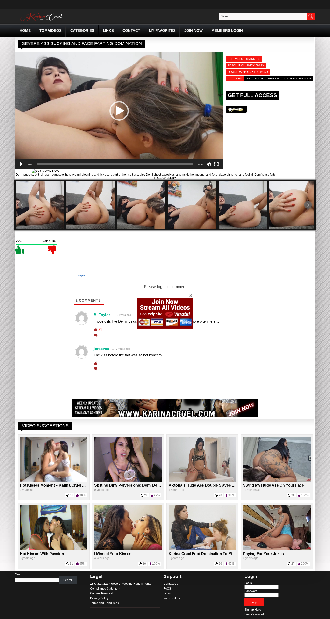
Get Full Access (252, 95)
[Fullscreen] (216, 164)
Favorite (236, 109)
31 (71, 495)
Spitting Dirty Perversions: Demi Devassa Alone (136, 485)
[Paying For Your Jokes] (277, 549)
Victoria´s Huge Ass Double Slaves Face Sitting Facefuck (219, 485)
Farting (273, 78)
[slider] (115, 164)
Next (308, 205)
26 (144, 563)
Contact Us (171, 583)
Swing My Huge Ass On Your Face (273, 485)
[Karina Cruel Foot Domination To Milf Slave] (202, 549)
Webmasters (172, 598)
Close (190, 295)
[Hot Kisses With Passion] (53, 549)
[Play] (21, 164)
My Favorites (162, 30)
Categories (82, 30)
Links (108, 30)
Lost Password (254, 614)
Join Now (193, 30)
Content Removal (101, 593)
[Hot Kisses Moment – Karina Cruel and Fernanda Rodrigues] (53, 481)
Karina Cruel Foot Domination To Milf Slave (207, 554)
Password (251, 591)
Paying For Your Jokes (263, 554)
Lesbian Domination (297, 78)
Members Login (227, 30)
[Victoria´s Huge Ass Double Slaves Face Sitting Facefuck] (202, 481)
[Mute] (208, 164)
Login (80, 275)
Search (20, 574)
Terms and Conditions (104, 603)
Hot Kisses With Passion (42, 554)
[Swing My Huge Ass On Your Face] (277, 481)
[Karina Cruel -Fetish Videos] (41, 21)
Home (25, 30)
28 (220, 495)
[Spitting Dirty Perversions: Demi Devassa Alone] (128, 481)
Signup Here (252, 609)
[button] (119, 111)
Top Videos (50, 30)
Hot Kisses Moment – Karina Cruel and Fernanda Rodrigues (73, 485)
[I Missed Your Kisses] (128, 549)
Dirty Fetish (255, 78)
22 (146, 495)
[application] (119, 110)
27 (293, 563)
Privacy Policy (99, 598)
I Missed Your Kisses (112, 554)
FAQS (167, 588)
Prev (22, 205)
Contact (131, 30)
